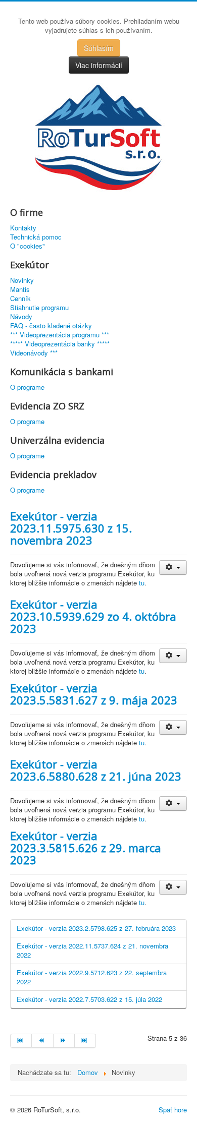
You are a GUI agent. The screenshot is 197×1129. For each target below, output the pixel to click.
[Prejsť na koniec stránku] (85, 1041)
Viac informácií (98, 65)
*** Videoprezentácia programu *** (59, 334)
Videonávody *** (34, 353)
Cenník (20, 298)
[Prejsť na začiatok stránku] (21, 1041)
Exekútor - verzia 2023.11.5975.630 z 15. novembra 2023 (71, 528)
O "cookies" (27, 246)
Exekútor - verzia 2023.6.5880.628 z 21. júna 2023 (95, 770)
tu (141, 582)
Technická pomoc (36, 237)
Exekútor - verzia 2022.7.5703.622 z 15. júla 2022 (89, 999)
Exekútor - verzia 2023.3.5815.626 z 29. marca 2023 (85, 847)
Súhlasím (99, 48)
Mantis (20, 289)
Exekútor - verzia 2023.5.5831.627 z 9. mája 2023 (93, 693)
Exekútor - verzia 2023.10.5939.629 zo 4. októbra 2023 (93, 616)
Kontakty (23, 227)
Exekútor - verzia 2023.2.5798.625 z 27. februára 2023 (96, 928)
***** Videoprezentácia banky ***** (60, 343)
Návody (21, 316)
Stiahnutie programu (39, 307)
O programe (27, 387)
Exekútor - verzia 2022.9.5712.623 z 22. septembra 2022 (92, 977)
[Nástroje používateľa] (173, 567)
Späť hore (173, 1109)
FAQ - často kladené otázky (51, 325)
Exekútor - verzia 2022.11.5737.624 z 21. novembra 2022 (92, 950)
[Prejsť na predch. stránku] (42, 1041)
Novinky (22, 280)
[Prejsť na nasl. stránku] (64, 1041)
